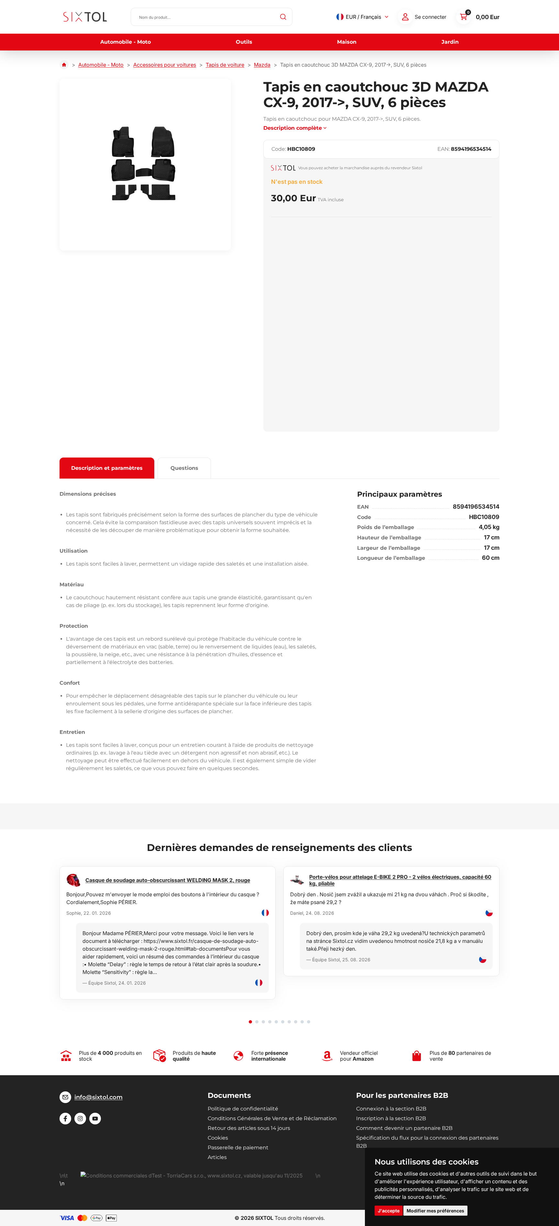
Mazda (262, 64)
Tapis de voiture (225, 64)
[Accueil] (64, 64)
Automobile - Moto (125, 42)
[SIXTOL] (85, 16)
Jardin (450, 42)
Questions (184, 468)
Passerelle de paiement (238, 1147)
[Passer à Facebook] (65, 1118)
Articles (217, 1157)
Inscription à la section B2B (391, 1118)
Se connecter (430, 17)
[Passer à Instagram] (80, 1118)
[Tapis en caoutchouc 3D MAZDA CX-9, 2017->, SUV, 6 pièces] (145, 164)
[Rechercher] (283, 16)
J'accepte (389, 1210)
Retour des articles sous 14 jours (249, 1128)
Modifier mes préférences (435, 1210)
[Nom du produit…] (211, 17)
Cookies (218, 1138)
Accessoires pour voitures (164, 64)
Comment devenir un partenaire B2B (404, 1128)
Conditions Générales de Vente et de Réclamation (272, 1118)
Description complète (292, 128)
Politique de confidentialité (243, 1109)
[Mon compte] (405, 16)
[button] (250, 1021)
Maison (346, 42)
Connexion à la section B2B (391, 1109)
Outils (244, 42)
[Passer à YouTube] (95, 1118)
